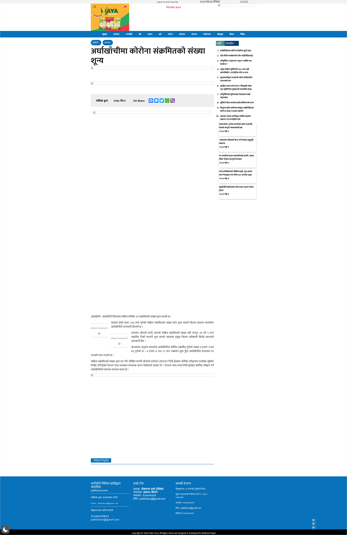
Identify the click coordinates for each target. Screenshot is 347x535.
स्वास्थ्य (182, 34)
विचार (231, 34)
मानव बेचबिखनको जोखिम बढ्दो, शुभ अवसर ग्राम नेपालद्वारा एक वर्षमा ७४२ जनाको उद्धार (235, 173)
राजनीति (129, 34)
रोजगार (194, 34)
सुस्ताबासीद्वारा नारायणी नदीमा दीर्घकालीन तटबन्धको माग (236, 79)
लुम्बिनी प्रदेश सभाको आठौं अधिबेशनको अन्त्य (237, 102)
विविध (242, 34)
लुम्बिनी (96, 43)
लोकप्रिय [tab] (229, 43)
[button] (5, 529)
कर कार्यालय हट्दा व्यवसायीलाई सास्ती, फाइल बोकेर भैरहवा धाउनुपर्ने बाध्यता (236, 157)
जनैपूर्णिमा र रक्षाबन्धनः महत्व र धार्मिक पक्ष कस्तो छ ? (236, 62)
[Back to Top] (340, 526)
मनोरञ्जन (207, 34)
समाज (150, 34)
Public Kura (154, 533)
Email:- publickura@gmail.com (104, 503)
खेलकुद (220, 34)
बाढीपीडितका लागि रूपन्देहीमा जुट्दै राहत (235, 50)
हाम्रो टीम (138, 483)
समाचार (116, 34)
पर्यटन (170, 34)
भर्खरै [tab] (219, 43)
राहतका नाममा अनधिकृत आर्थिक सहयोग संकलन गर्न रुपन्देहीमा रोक (235, 118)
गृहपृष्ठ (104, 34)
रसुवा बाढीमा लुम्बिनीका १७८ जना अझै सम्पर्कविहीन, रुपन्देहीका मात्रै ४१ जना (234, 71)
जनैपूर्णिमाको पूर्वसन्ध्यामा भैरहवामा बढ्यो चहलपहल (235, 96)
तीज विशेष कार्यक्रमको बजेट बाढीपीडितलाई (236, 55)
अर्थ (160, 34)
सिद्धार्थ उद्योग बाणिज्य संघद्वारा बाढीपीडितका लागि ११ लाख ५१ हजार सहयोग (237, 109)
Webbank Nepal (209, 533)
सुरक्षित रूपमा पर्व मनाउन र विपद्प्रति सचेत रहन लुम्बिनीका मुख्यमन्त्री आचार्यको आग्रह (236, 87)
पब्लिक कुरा (102, 101)
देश (140, 34)
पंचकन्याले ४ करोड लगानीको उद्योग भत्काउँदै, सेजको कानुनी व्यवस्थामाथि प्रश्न (236, 126)
